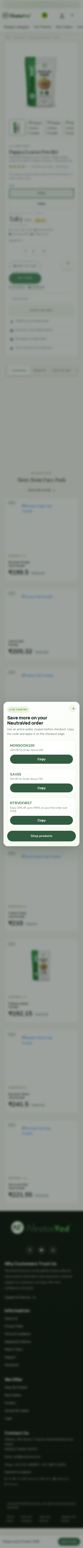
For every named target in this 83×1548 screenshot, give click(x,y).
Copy (41, 759)
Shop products (42, 836)
